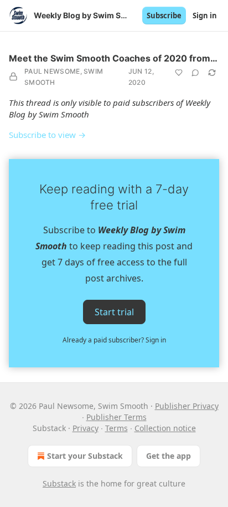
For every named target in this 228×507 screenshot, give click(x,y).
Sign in (205, 16)
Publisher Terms (116, 417)
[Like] (179, 72)
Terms (116, 428)
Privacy (85, 428)
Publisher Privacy (187, 406)
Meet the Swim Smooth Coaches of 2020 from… (113, 58)
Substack (59, 483)
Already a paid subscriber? (114, 340)
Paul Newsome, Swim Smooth (63, 76)
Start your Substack (85, 455)
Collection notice (165, 428)
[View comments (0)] (195, 72)
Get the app (168, 455)
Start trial (114, 312)
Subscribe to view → (47, 134)
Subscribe (164, 16)
